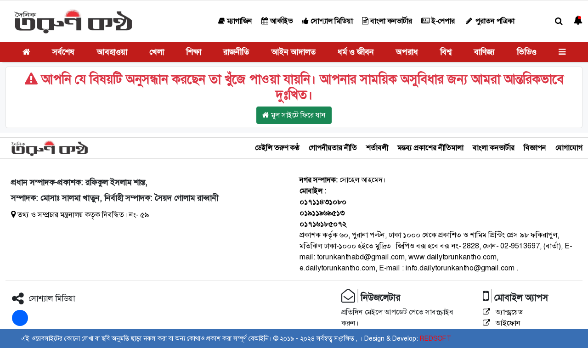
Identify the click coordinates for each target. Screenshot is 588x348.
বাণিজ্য (484, 51)
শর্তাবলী (377, 147)
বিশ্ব (446, 51)
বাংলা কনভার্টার (390, 21)
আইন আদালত (293, 51)
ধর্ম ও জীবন (356, 51)
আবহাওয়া (112, 51)
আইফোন (507, 323)
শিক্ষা (193, 51)
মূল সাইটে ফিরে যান (297, 115)
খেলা (156, 51)
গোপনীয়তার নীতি (333, 147)
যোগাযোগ (568, 147)
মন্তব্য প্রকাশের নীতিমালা (430, 147)
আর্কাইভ (280, 21)
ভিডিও (527, 51)
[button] (559, 21)
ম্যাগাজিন (238, 21)
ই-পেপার (442, 21)
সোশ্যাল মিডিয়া (331, 21)
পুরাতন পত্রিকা (494, 21)
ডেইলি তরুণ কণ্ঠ (277, 147)
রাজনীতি (236, 51)
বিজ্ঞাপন (535, 147)
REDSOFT (435, 338)
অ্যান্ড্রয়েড (508, 312)
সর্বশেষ (63, 51)
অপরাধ (407, 51)
